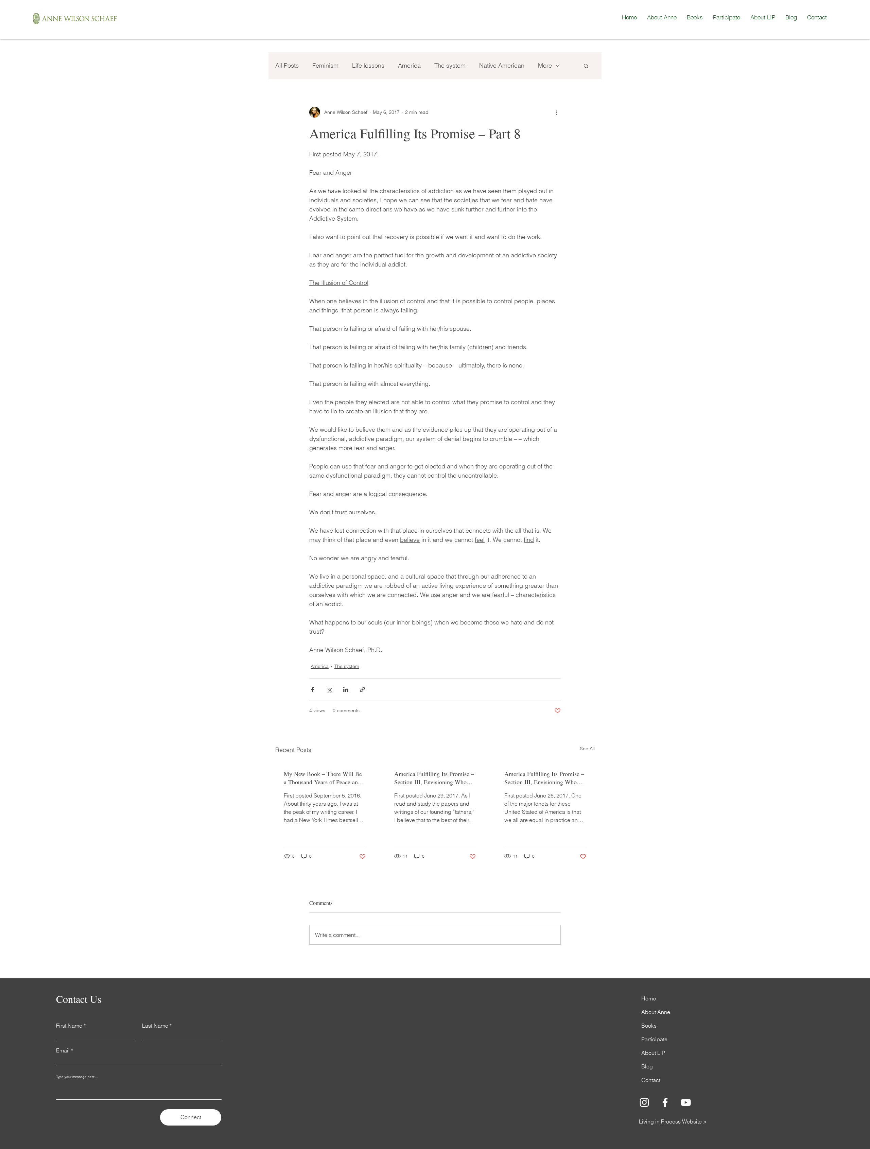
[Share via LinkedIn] (346, 689)
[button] (586, 65)
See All (587, 748)
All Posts (287, 65)
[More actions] (557, 112)
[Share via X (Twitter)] (329, 689)
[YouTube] (686, 1102)
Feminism (325, 65)
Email (63, 1050)
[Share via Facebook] (312, 689)
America (409, 65)
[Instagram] (644, 1102)
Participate (654, 1039)
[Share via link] (362, 689)
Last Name (155, 1025)
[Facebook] (665, 1102)
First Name (69, 1025)
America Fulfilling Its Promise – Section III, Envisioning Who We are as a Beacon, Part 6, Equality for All (544, 778)
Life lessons (368, 65)
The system (450, 65)
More (545, 65)
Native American (501, 65)
